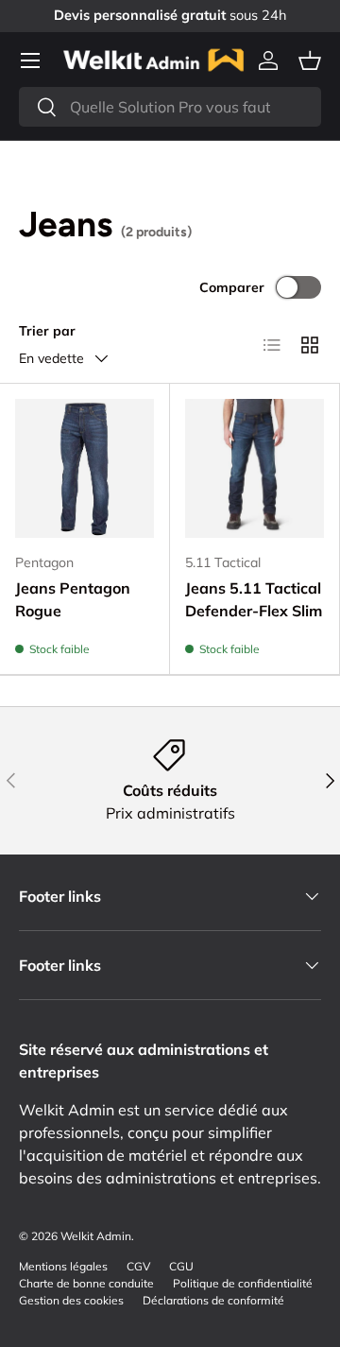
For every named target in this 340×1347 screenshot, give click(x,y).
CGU (181, 1266)
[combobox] (170, 107)
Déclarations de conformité (213, 1300)
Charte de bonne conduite (86, 1283)
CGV (138, 1266)
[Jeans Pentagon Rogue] (84, 468)
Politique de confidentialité (243, 1283)
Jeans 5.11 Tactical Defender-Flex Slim (253, 599)
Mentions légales (63, 1266)
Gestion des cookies (71, 1300)
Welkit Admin (95, 1236)
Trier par (47, 330)
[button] (310, 60)
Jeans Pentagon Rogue (72, 599)
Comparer (231, 287)
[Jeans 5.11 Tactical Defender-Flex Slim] (254, 468)
